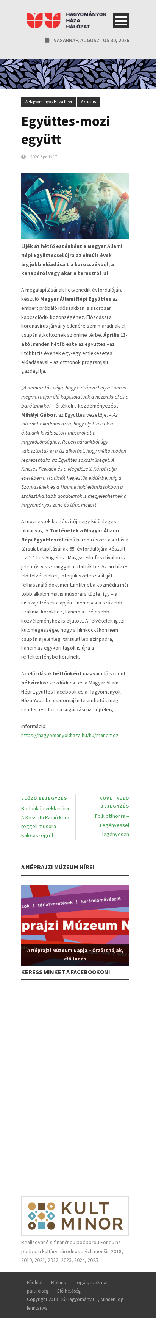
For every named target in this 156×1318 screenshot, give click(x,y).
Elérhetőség (69, 1291)
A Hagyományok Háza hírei (48, 101)
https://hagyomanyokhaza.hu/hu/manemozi (70, 735)
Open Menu (121, 20)
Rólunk (58, 1282)
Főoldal (34, 1282)
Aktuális (88, 101)
